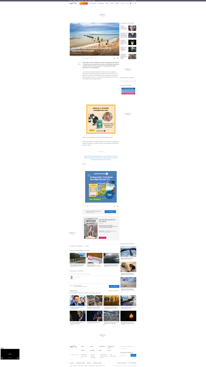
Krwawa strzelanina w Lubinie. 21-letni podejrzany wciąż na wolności (128, 308)
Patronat (103, 365)
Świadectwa (93, 356)
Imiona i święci (93, 357)
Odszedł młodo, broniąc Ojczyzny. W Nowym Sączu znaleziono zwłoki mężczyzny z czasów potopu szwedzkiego (94, 309)
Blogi (86, 0)
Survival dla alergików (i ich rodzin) (107, 220)
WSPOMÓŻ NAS (133, 362)
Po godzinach (102, 346)
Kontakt (85, 365)
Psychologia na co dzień (104, 356)
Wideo (112, 3)
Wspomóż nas (111, 211)
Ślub (81, 357)
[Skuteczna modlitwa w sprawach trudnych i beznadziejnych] (132, 28)
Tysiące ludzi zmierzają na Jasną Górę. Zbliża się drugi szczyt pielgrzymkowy (77, 265)
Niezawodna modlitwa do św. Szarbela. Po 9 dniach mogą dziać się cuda (123, 42)
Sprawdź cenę (102, 237)
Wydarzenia (93, 3)
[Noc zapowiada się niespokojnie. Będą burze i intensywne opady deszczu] (111, 258)
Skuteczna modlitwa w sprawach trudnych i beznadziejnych (123, 27)
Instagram (135, 0)
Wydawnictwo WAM (80, 363)
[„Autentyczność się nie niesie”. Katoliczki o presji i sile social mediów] (132, 56)
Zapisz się (133, 355)
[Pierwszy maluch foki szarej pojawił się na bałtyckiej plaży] (128, 267)
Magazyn (74, 0)
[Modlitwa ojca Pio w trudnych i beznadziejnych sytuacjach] (132, 49)
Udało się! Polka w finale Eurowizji (93, 322)
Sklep (93, 0)
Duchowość (93, 354)
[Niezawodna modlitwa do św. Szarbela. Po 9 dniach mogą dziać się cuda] (132, 42)
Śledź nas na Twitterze (128, 91)
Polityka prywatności (80, 365)
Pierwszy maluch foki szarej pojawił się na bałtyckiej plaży (127, 274)
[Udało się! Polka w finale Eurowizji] (94, 316)
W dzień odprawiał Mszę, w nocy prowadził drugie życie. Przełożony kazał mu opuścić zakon (123, 36)
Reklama (93, 365)
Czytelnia (92, 350)
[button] (130, 3)
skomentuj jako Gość (78, 285)
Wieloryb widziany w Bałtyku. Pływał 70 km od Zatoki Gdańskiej (127, 259)
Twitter (134, 0)
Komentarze (101, 3)
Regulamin (75, 365)
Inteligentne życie (111, 347)
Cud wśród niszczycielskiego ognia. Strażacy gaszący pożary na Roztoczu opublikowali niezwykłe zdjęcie (111, 308)
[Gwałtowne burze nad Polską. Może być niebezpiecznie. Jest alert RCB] (111, 316)
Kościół (83, 350)
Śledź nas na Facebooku (129, 88)
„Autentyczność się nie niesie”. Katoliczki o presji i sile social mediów (123, 56)
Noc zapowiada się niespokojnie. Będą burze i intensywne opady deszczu (111, 265)
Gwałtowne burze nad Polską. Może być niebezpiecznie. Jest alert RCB (111, 323)
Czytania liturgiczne (103, 354)
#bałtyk (87, 246)
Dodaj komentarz (114, 286)
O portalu (71, 365)
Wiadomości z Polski (77, 53)
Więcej (117, 3)
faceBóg (89, 0)
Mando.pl (89, 363)
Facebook (132, 0)
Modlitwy (101, 357)
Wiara (107, 3)
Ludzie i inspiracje (113, 356)
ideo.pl (135, 365)
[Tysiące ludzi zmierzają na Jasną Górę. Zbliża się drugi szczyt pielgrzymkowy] (78, 258)
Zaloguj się (71, 285)
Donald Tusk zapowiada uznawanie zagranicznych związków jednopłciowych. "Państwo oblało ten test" (77, 324)
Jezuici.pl (72, 363)
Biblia (71, 0)
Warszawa (123, 3)
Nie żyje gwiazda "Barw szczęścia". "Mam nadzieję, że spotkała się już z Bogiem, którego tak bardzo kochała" (128, 323)
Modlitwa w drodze (80, 0)
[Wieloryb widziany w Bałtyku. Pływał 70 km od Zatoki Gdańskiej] (128, 251)
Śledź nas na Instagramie (129, 93)
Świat (72, 53)
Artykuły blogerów (84, 356)
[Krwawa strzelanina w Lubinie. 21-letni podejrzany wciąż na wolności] (128, 300)
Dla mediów (89, 365)
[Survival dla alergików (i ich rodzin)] (91, 228)
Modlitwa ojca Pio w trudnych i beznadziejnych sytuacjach (123, 49)
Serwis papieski (83, 354)
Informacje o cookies (98, 365)
